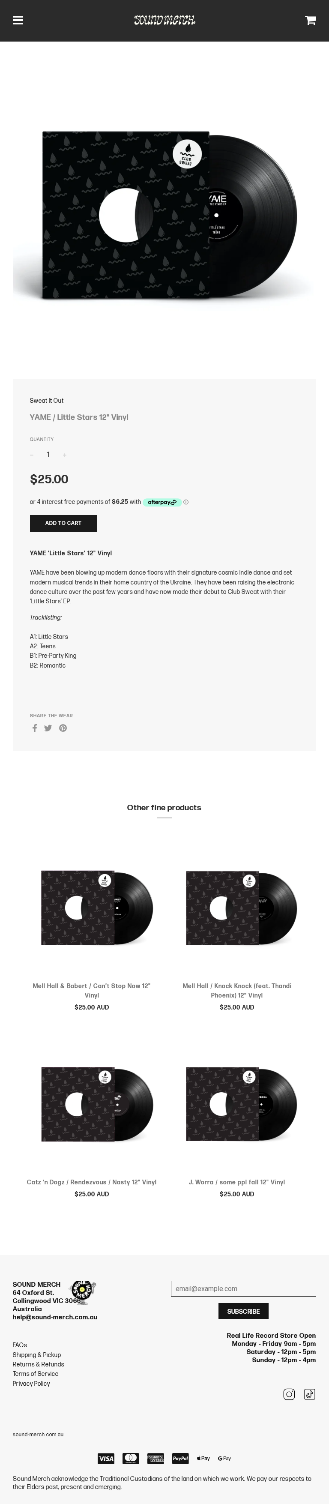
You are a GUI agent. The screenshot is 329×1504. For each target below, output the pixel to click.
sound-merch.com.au (38, 1435)
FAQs (20, 1345)
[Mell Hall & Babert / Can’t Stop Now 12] (92, 909)
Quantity (42, 439)
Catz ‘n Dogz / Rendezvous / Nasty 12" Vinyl (92, 1182)
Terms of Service (36, 1374)
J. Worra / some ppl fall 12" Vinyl (237, 1182)
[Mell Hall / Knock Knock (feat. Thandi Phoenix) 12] (237, 909)
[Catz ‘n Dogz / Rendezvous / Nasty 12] (92, 1106)
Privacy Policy (31, 1383)
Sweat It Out (47, 400)
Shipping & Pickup (37, 1355)
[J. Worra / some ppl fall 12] (237, 1106)
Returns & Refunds (38, 1364)
